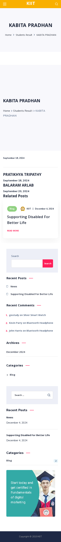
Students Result (24, 35)
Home (8, 35)
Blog (12, 208)
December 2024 (15, 352)
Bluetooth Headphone (40, 323)
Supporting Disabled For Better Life (28, 220)
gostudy (14, 315)
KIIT (29, 208)
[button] (56, 4)
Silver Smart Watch (34, 315)
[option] (31, 221)
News (14, 287)
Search (15, 256)
